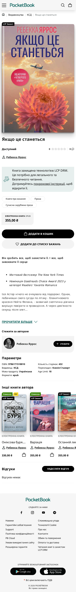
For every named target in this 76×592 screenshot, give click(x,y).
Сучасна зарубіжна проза (19, 205)
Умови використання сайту (20, 542)
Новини (10, 520)
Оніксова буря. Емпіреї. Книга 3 (14, 442)
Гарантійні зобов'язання (19, 525)
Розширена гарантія (16, 547)
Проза (37, 198)
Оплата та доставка (48, 542)
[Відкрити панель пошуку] (63, 5)
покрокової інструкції (49, 184)
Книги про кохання (16, 198)
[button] (58, 149)
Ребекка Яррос (27, 344)
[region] (38, 421)
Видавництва (15, 14)
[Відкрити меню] (4, 5)
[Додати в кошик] (24, 454)
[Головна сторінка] (22, 5)
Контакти (43, 533)
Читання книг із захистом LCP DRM (51, 548)
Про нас (42, 529)
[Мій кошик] (70, 5)
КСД (29, 14)
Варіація (36, 442)
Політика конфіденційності (20, 533)
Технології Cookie (47, 525)
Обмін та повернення (49, 538)
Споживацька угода (48, 520)
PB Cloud (10, 538)
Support (10, 529)
